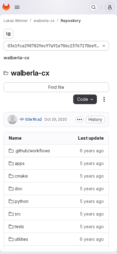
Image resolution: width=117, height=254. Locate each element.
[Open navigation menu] (17, 7)
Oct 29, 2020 (55, 119)
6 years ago (92, 150)
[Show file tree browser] (8, 34)
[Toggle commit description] (79, 119)
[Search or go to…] (93, 7)
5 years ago (92, 163)
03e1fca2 (33, 119)
